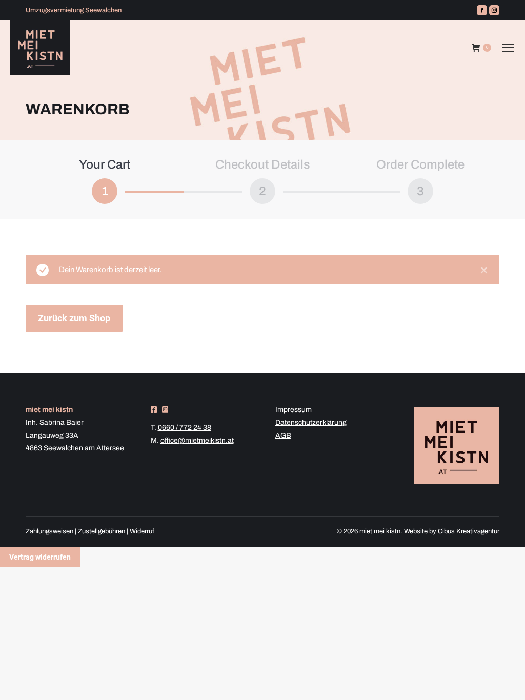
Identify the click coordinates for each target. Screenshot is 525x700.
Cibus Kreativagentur (468, 531)
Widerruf (142, 531)
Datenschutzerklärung (311, 422)
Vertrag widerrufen (40, 557)
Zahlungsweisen (49, 531)
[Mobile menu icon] (508, 47)
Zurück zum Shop (74, 318)
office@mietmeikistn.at (197, 440)
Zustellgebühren (101, 531)
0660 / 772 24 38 (184, 427)
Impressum (293, 410)
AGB (283, 435)
